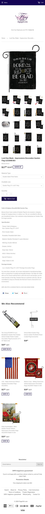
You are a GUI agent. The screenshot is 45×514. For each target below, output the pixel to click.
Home (3, 38)
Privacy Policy (22, 490)
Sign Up (39, 464)
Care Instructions (34, 490)
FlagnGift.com (23, 501)
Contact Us (31, 30)
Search (6, 490)
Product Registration (28, 492)
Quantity (4, 191)
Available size (6, 182)
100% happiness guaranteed (12, 494)
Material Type (6, 173)
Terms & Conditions (15, 492)
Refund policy (27, 494)
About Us (13, 490)
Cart (42, 2)
